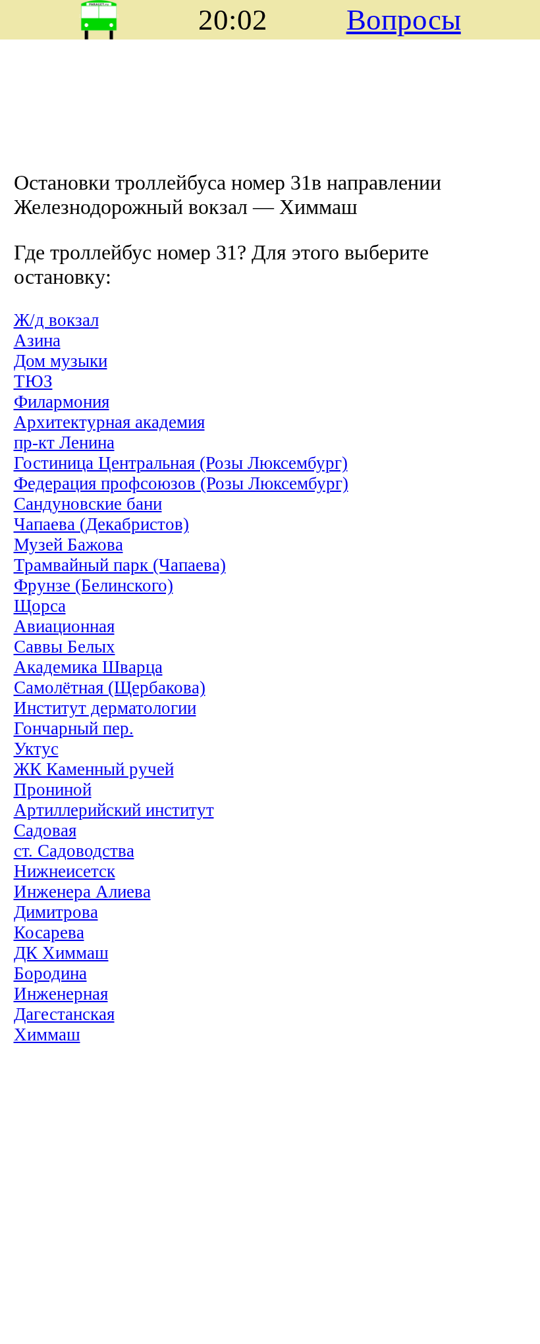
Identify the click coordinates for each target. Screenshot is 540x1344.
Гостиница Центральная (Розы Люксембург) (181, 463)
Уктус (36, 749)
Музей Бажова (68, 544)
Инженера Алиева (82, 891)
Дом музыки (60, 361)
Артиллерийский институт (114, 810)
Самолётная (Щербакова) (109, 687)
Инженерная (61, 994)
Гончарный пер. (74, 728)
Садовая (45, 830)
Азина (37, 340)
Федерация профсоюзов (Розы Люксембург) (181, 483)
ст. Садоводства (74, 851)
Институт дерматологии (105, 708)
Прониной (53, 789)
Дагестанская (64, 1014)
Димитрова (56, 912)
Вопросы (403, 19)
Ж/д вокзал (56, 320)
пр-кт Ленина (64, 442)
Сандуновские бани (88, 504)
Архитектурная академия (109, 422)
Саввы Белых (64, 647)
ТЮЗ (33, 381)
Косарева (49, 932)
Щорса (40, 606)
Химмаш (47, 1034)
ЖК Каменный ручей (94, 769)
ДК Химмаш (61, 953)
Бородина (50, 973)
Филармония (61, 402)
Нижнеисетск (64, 871)
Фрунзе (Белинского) (93, 585)
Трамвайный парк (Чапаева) (120, 565)
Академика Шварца (88, 667)
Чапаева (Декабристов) (101, 524)
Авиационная (64, 626)
